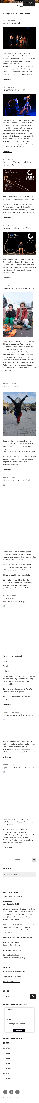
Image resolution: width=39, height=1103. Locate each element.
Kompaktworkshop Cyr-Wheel (17, 228)
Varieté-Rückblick (11, 23)
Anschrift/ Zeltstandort (11, 982)
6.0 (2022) (7, 1068)
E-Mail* (9, 1019)
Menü (21, 6)
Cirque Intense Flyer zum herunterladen (17, 575)
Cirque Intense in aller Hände (17, 480)
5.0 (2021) (6, 1063)
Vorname (10, 1010)
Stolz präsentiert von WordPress (12, 1098)
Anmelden (19, 1030)
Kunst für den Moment (14, 90)
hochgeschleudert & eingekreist (18, 715)
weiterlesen (7, 79)
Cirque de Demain (11, 386)
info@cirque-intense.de (16, 971)
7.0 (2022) (6, 1073)
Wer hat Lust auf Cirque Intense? (19, 288)
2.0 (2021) (6, 1048)
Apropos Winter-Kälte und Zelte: (18, 767)
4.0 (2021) (6, 1058)
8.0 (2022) (7, 1078)
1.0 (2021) (6, 1043)
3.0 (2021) (6, 1053)
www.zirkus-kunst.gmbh (12, 950)
